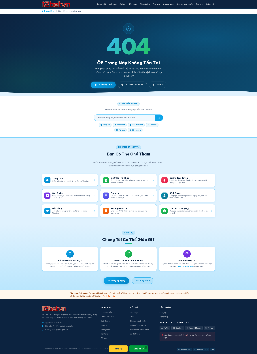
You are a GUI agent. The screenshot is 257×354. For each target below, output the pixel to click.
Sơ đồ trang (135, 334)
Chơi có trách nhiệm (138, 321)
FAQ (132, 317)
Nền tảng (132, 4)
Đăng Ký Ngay (118, 280)
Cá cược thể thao (117, 4)
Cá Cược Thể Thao (133, 84)
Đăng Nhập (144, 280)
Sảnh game (168, 4)
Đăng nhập (164, 317)
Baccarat (121, 125)
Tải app (156, 4)
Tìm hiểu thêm (109, 296)
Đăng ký (210, 4)
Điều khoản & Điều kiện (139, 329)
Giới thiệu (134, 312)
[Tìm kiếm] (159, 118)
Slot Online (145, 4)
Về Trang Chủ (105, 84)
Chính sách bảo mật (138, 325)
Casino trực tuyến (184, 4)
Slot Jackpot (137, 125)
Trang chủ (101, 4)
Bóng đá (106, 125)
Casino (159, 84)
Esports (199, 4)
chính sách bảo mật (185, 266)
